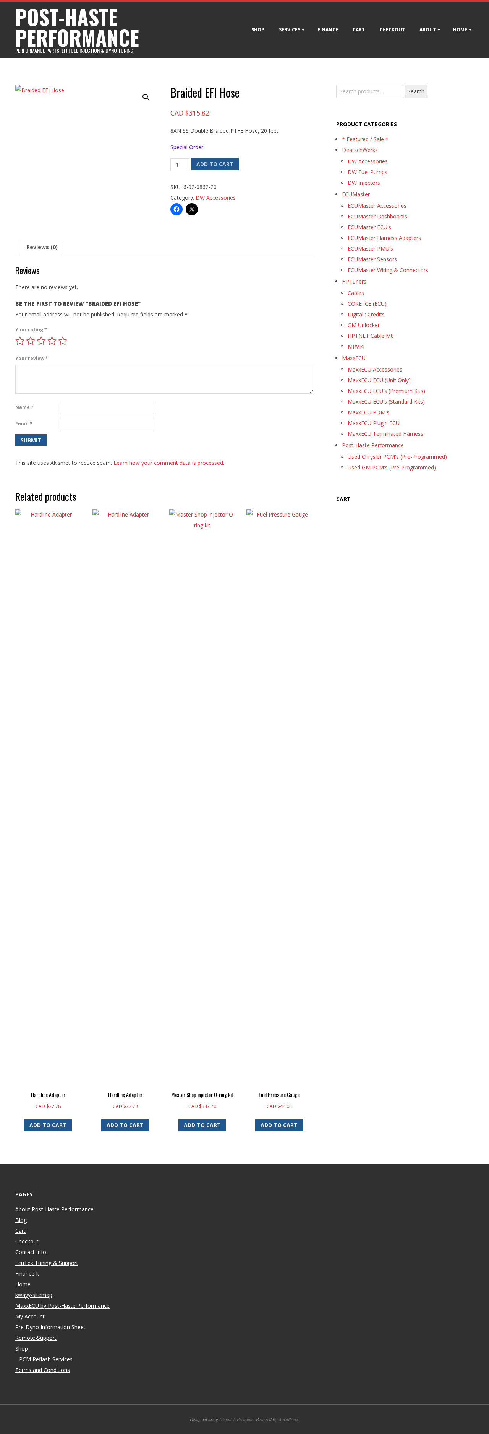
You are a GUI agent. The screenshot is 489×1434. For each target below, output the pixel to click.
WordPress (288, 1419)
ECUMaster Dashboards (377, 216)
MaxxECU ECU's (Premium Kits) (386, 390)
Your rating (31, 329)
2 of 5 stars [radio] (30, 340)
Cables (356, 293)
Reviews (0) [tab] (42, 247)
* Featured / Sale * (365, 139)
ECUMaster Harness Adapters (384, 237)
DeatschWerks (360, 149)
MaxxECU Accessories (375, 369)
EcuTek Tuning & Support (46, 1262)
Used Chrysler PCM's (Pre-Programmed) (397, 456)
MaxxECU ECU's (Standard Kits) (386, 401)
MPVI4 (356, 346)
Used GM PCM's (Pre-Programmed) (392, 467)
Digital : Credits (366, 314)
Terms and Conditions (42, 1370)
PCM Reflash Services (46, 1359)
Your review (31, 358)
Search (416, 91)
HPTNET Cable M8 (371, 335)
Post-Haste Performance (373, 445)
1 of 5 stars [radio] (19, 340)
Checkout (392, 29)
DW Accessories (216, 197)
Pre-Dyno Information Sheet (50, 1327)
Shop (257, 29)
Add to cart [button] (47, 1125)
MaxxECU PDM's (368, 412)
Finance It (27, 1273)
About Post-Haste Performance (54, 1209)
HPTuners (354, 281)
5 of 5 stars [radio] (62, 340)
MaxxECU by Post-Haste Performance (62, 1305)
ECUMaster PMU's (370, 248)
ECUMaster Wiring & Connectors (388, 270)
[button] (146, 97)
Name (24, 407)
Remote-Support (36, 1337)
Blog (21, 1220)
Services (289, 29)
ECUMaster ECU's (369, 227)
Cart (359, 29)
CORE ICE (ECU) (367, 303)
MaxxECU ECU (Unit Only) (379, 380)
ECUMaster (356, 194)
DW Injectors (364, 182)
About (427, 29)
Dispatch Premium (236, 1419)
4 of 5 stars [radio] (52, 340)
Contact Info (30, 1252)
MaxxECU (354, 358)
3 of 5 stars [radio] (41, 340)
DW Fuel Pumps (367, 172)
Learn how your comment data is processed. (168, 462)
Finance (327, 29)
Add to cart (214, 164)
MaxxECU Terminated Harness (385, 433)
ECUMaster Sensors (372, 259)
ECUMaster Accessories (377, 205)
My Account (30, 1316)
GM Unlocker (364, 325)
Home (460, 29)
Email (23, 423)
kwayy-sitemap (33, 1295)
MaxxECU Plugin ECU (374, 423)
